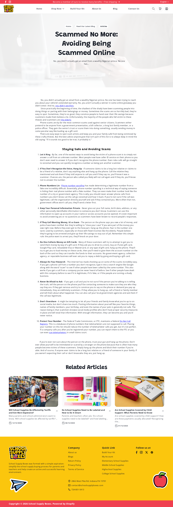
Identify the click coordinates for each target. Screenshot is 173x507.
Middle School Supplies (113, 465)
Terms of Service (76, 469)
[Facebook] (136, 452)
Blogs (70, 456)
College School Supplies (113, 473)
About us (72, 452)
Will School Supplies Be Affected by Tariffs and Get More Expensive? (30, 411)
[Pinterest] (152, 452)
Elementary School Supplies (115, 461)
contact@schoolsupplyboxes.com (87, 485)
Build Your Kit (108, 452)
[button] (153, 9)
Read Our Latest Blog (85, 26)
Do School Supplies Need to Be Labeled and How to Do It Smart (83, 411)
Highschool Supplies (111, 469)
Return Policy (74, 461)
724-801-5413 (77, 489)
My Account (107, 456)
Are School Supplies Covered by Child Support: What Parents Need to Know (133, 411)
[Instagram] (141, 452)
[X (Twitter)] (146, 452)
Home (68, 26)
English (163, 2)
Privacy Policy (74, 465)
